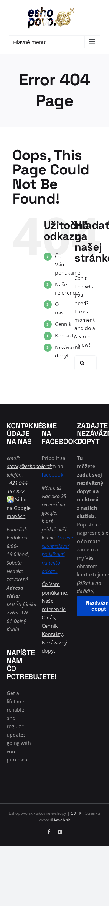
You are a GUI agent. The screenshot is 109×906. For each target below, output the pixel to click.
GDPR (76, 813)
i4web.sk (62, 820)
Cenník (63, 324)
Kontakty (65, 335)
